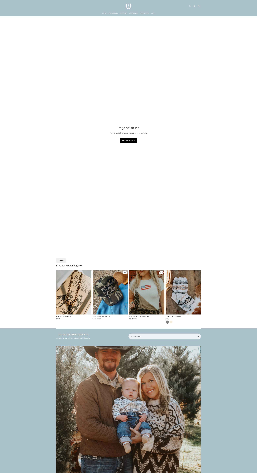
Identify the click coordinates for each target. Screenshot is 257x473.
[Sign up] (198, 336)
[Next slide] (198, 292)
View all (61, 260)
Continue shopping (128, 140)
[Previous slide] (169, 292)
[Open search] (190, 6)
